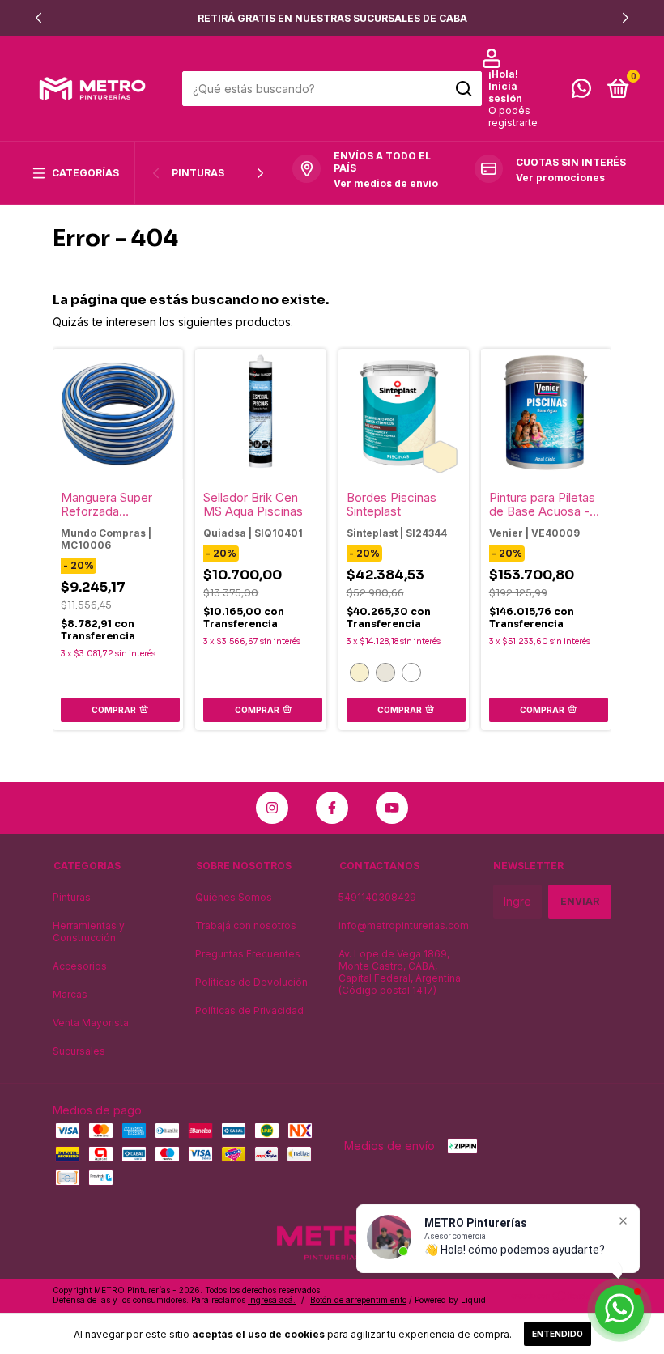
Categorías (85, 173)
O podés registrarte (513, 116)
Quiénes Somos (233, 897)
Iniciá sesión (505, 92)
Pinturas (198, 173)
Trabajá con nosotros (245, 925)
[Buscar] (462, 89)
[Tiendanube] (560, 1297)
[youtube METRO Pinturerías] (392, 808)
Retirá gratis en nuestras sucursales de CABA (332, 18)
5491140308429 (377, 897)
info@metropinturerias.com (403, 925)
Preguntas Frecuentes (247, 954)
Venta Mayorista (91, 1023)
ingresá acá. (272, 1300)
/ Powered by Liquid (447, 1300)
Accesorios (80, 966)
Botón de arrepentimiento (358, 1300)
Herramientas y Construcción (89, 931)
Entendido (557, 1334)
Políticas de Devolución (251, 982)
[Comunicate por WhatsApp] (581, 92)
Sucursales (79, 1051)
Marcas (70, 994)
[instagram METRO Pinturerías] (272, 808)
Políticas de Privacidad (249, 1010)
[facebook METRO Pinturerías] (332, 808)
